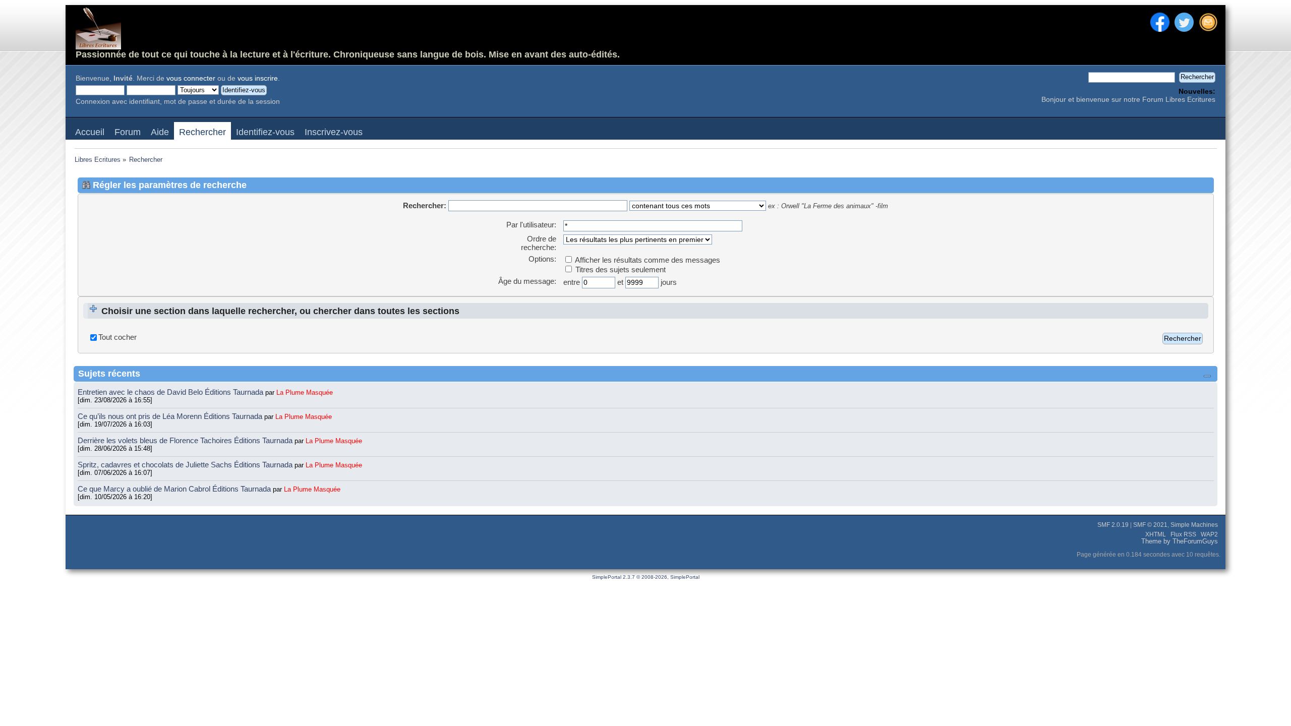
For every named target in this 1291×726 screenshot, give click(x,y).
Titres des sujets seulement (619, 269)
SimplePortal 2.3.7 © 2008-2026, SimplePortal (645, 577)
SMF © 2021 (1150, 524)
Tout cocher (117, 337)
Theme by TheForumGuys (1179, 541)
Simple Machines (1194, 524)
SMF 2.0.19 (1113, 524)
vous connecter (190, 78)
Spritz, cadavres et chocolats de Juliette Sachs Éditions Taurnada (186, 464)
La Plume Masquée (304, 392)
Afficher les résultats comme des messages (646, 260)
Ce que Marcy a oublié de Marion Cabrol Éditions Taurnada (175, 489)
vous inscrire (258, 78)
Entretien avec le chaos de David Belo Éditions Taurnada (171, 392)
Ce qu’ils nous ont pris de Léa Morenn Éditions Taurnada (171, 416)
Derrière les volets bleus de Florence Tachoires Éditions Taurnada (186, 440)
